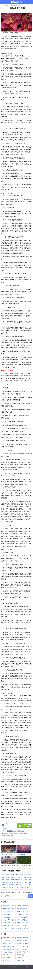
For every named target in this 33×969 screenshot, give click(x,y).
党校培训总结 (6, 960)
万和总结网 (13, 967)
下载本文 (26, 11)
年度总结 (19, 957)
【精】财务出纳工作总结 (24, 877)
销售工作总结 (6, 957)
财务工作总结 (16, 5)
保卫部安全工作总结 (8, 917)
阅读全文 (21, 11)
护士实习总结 (20, 960)
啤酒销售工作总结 (21, 940)
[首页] (16, 2)
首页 (1, 5)
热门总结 (7, 5)
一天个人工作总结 (21, 917)
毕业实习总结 (20, 955)
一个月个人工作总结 (8, 920)
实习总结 (5, 955)
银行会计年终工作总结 (8, 874)
